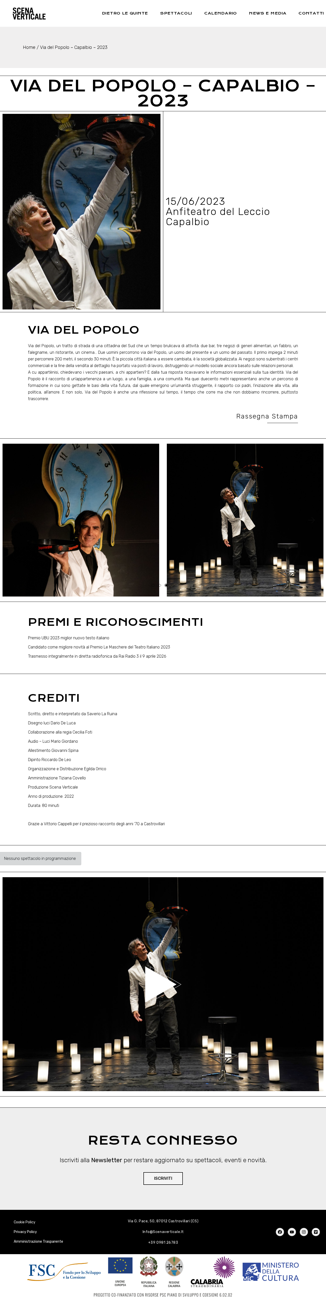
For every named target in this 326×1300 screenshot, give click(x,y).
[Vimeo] (316, 1232)
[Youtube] (292, 1232)
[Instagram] (304, 1232)
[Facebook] (280, 1232)
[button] (14, 520)
